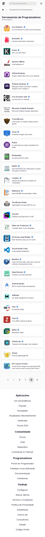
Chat (22, 442)
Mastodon (23, 447)
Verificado (22, 420)
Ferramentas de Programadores (20, 10)
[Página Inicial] (3, 10)
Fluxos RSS (22, 425)
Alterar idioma (22, 495)
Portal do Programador (22, 463)
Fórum (22, 437)
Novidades (22, 411)
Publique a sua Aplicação (22, 468)
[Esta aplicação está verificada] (24, 27)
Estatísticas (22, 510)
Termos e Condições (22, 500)
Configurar (22, 490)
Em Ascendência (22, 401)
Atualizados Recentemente (22, 415)
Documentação (22, 473)
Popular (22, 406)
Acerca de (22, 514)
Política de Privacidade (22, 505)
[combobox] (22, 3)
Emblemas (22, 478)
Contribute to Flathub (22, 452)
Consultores (22, 519)
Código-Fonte (22, 529)
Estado (22, 524)
